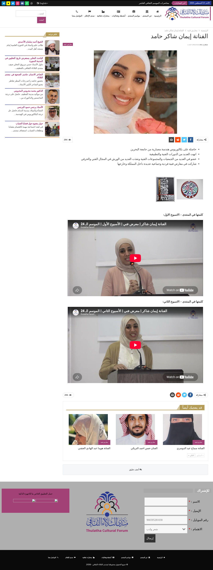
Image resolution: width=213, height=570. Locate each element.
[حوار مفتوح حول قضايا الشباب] (52, 129)
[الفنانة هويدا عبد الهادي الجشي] (88, 429)
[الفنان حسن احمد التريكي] (135, 429)
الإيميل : (195, 510)
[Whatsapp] (32, 3)
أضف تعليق (134, 469)
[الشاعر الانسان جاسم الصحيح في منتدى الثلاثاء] (52, 80)
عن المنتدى (147, 16)
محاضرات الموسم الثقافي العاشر (154, 3)
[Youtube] (22, 3)
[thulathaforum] (27, 3)
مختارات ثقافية (103, 16)
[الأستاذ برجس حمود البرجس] (52, 112)
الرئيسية (157, 16)
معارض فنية (68, 44)
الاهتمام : (195, 529)
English (43, 3)
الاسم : (194, 501)
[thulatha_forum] (18, 3)
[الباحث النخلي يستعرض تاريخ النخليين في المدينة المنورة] (52, 63)
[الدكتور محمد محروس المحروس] (52, 96)
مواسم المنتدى (134, 16)
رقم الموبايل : (198, 520)
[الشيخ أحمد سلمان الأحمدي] (52, 47)
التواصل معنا (77, 16)
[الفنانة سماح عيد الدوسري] (182, 429)
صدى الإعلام (90, 16)
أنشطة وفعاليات (118, 16)
